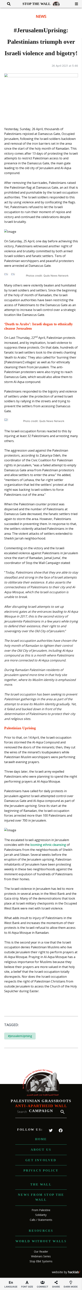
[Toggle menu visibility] (75, 4)
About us (41, 1149)
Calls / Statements (41, 1220)
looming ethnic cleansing (48, 845)
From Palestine (41, 1210)
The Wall (41, 1184)
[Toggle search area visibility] (7, 4)
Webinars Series (41, 1256)
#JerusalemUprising (20, 1036)
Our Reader (41, 1251)
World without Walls (41, 1241)
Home (41, 1139)
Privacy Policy (41, 1170)
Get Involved (40, 1160)
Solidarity (41, 1215)
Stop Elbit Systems (41, 1261)
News (41, 16)
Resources (41, 1230)
